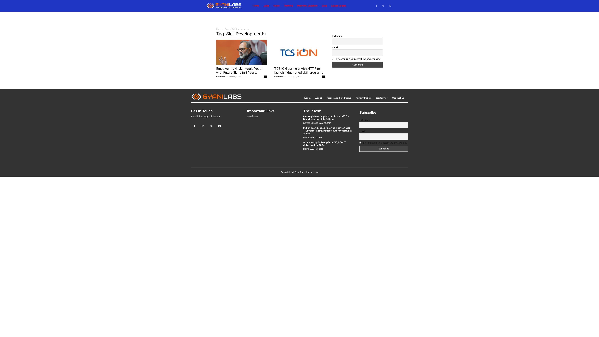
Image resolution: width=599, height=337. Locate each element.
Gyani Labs (221, 77)
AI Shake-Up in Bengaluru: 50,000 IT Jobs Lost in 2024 (324, 144)
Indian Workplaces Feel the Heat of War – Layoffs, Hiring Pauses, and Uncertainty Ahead (327, 131)
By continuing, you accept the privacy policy (358, 58)
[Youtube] (219, 126)
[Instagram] (383, 5)
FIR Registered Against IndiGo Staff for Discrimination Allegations (326, 118)
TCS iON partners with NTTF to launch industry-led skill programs (298, 70)
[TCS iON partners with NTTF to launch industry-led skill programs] (299, 52)
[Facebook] (376, 5)
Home (219, 29)
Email (335, 47)
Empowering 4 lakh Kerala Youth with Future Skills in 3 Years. (239, 70)
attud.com (252, 116)
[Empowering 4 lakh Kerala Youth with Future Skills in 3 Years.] (241, 52)
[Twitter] (389, 5)
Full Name (337, 35)
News (306, 137)
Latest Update (310, 123)
